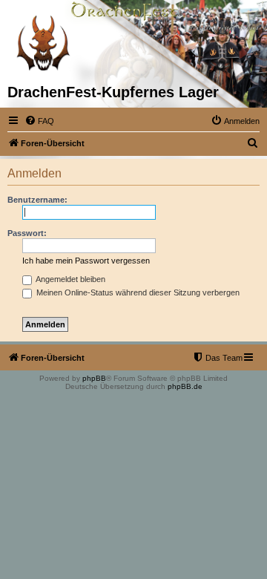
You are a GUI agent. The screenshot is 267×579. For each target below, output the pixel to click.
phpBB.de (185, 386)
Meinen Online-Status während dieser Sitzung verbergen (137, 292)
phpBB (94, 378)
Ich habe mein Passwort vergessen (86, 260)
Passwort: (27, 233)
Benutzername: (37, 199)
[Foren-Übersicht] (43, 41)
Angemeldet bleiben (69, 279)
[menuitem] (39, 121)
